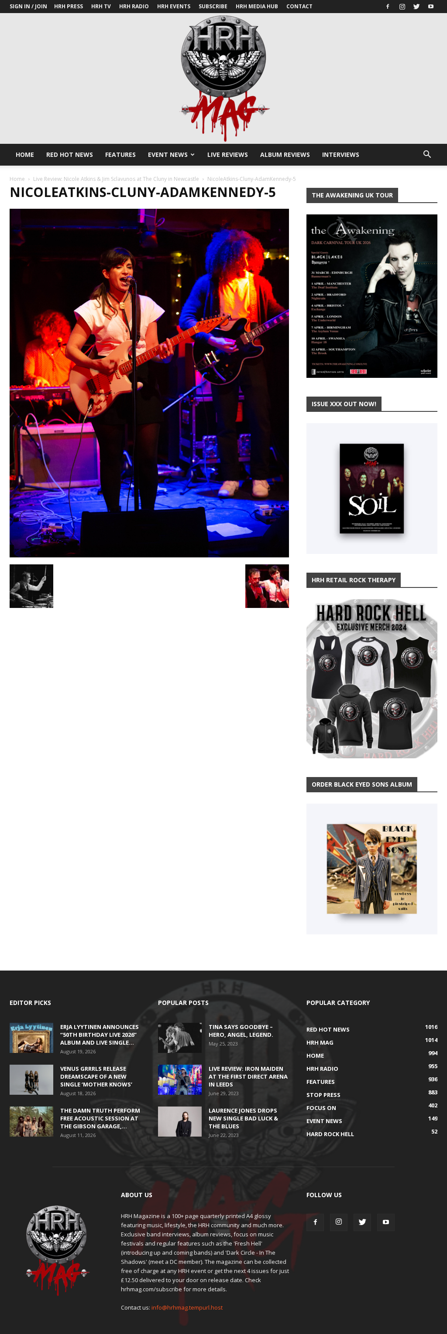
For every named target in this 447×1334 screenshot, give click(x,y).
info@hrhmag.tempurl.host (187, 1307)
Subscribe (213, 6)
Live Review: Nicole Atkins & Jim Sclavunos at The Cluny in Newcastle (116, 179)
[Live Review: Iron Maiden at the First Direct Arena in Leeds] (180, 1080)
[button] (426, 155)
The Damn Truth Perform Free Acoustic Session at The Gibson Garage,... (100, 1118)
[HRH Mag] (223, 78)
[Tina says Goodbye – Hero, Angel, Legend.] (180, 1038)
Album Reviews (285, 154)
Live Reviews (227, 154)
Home (25, 154)
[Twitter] (416, 6)
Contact (299, 6)
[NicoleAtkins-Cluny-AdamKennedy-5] (149, 555)
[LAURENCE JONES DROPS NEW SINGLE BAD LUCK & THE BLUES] (180, 1122)
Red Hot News (69, 154)
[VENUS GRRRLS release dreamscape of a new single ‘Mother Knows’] (31, 1080)
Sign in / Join (28, 6)
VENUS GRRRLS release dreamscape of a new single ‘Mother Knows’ (96, 1076)
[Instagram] (402, 6)
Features (120, 154)
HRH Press (68, 6)
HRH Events (173, 6)
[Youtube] (430, 6)
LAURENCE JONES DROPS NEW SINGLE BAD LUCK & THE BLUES (243, 1118)
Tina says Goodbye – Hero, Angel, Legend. (241, 1031)
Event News (168, 154)
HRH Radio (134, 6)
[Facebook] (387, 6)
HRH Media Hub (257, 6)
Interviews (340, 154)
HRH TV (101, 6)
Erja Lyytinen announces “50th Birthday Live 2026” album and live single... (99, 1034)
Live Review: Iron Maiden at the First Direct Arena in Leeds (248, 1076)
